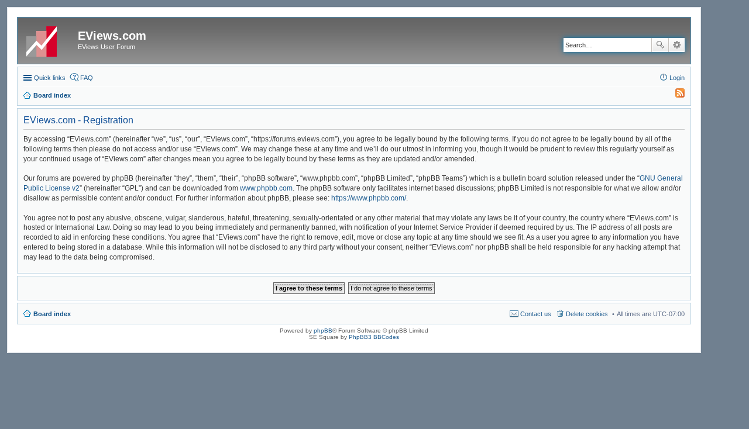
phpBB (323, 330)
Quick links (50, 77)
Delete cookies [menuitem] (587, 313)
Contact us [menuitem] (535, 313)
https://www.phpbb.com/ (368, 198)
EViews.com (112, 35)
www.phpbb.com (266, 188)
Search (660, 45)
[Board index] (49, 39)
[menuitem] (675, 95)
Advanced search (677, 45)
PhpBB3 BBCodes (374, 337)
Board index (52, 313)
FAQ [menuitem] (86, 77)
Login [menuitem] (677, 77)
